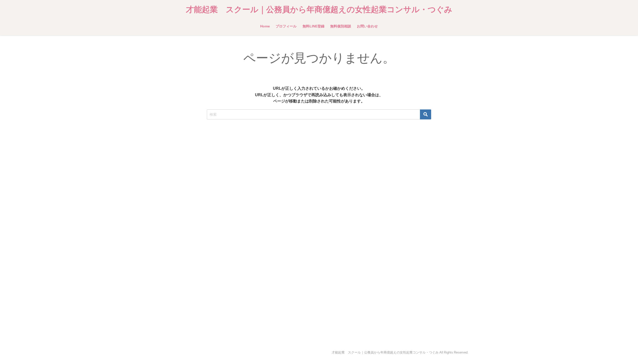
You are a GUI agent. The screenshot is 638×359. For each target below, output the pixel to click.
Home (265, 26)
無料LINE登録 (313, 26)
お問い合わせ (367, 26)
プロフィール (286, 26)
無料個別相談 (340, 26)
